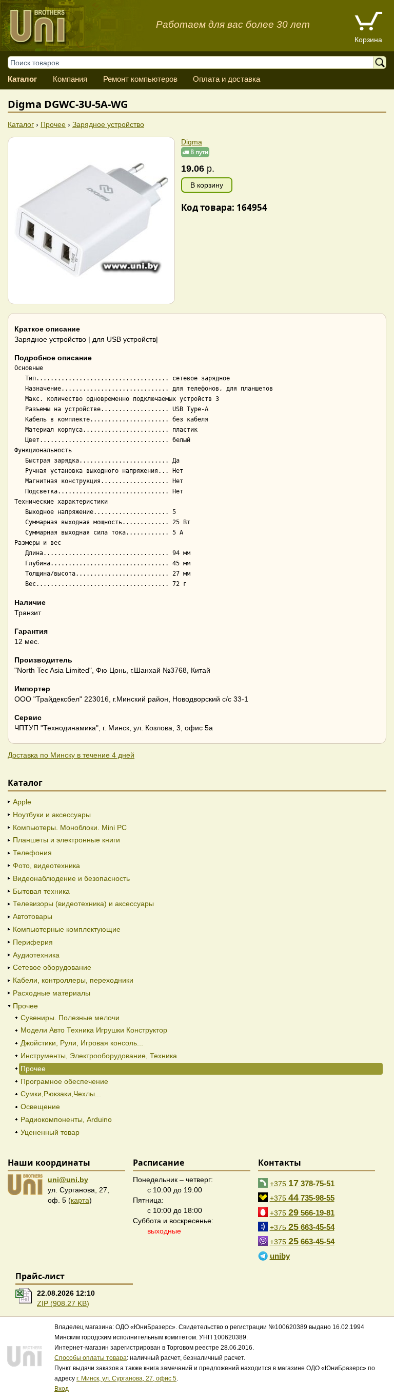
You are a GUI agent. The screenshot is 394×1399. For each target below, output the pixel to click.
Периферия (33, 942)
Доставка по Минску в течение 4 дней (71, 755)
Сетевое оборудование (52, 967)
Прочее (25, 1006)
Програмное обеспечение (64, 1081)
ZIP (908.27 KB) (63, 1303)
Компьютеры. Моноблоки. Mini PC (70, 827)
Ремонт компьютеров (140, 79)
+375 (302, 1183)
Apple (22, 802)
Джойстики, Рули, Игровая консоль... (82, 1043)
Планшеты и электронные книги (66, 840)
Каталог (22, 79)
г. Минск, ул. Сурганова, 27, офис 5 (126, 1378)
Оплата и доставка (226, 79)
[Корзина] (368, 22)
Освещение (40, 1106)
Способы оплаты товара (90, 1357)
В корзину (206, 185)
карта (80, 1200)
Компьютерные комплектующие (67, 929)
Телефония (32, 853)
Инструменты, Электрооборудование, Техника (99, 1056)
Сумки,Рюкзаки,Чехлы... (61, 1094)
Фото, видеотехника (46, 865)
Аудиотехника (36, 955)
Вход (61, 1388)
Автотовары (32, 916)
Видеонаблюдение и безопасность (71, 878)
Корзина (368, 39)
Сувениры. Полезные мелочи (70, 1018)
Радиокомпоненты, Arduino (66, 1119)
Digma (191, 142)
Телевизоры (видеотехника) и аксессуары (83, 903)
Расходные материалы (51, 993)
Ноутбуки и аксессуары (52, 815)
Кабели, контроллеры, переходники (73, 980)
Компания (70, 79)
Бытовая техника (41, 891)
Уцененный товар (50, 1132)
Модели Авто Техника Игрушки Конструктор (94, 1030)
